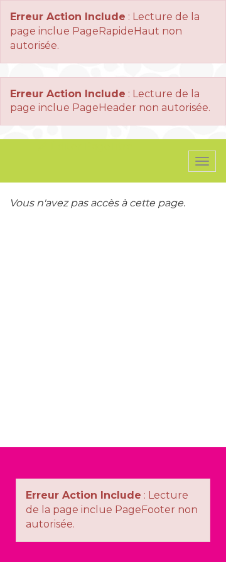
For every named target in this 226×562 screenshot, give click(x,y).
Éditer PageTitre (90, 146)
